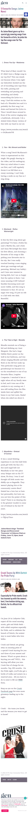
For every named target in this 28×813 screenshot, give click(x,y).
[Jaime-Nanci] (14, 23)
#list (16, 563)
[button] (26, 14)
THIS (20, 683)
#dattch (9, 783)
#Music (20, 563)
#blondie (5, 563)
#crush (4, 783)
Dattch (3, 607)
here (9, 541)
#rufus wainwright (7, 565)
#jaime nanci (11, 563)
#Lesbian (15, 783)
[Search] (22, 3)
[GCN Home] (4, 3)
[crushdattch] (14, 590)
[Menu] (26, 3)
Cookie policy (17, 804)
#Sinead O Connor (17, 565)
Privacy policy (4, 805)
